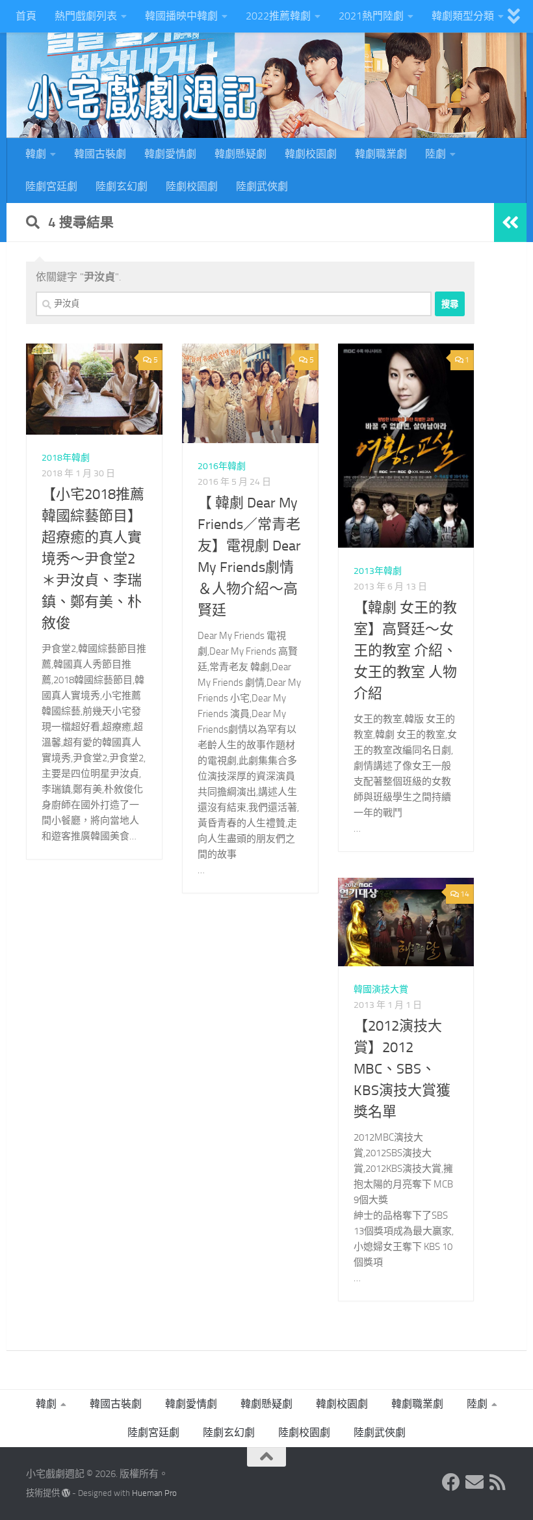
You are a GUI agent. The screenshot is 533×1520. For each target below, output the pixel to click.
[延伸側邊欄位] (510, 222)
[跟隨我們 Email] (474, 1482)
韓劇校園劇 (311, 154)
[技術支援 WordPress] (66, 1493)
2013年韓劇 (378, 571)
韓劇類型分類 (463, 16)
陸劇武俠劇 (262, 186)
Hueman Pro (154, 1493)
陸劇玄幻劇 (122, 186)
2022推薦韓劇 (278, 16)
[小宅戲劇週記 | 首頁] (143, 98)
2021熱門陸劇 (371, 16)
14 (464, 894)
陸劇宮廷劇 (51, 186)
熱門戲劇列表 (86, 16)
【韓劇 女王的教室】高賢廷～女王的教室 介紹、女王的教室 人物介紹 (405, 650)
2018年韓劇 (66, 457)
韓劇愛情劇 (170, 154)
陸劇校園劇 (192, 186)
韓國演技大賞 (381, 989)
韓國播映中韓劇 (181, 16)
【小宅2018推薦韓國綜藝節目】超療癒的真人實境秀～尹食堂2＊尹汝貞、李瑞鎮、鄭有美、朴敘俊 (93, 559)
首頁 (26, 16)
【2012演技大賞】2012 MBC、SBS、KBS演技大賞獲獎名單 (402, 1069)
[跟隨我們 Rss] (498, 1482)
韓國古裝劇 (100, 154)
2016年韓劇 (222, 466)
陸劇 (435, 154)
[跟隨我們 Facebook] (451, 1482)
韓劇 (35, 154)
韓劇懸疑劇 (240, 154)
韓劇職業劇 (381, 154)
